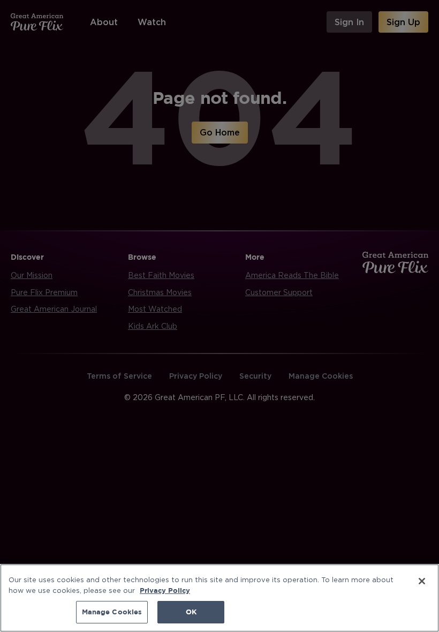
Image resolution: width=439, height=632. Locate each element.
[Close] (422, 581)
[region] (219, 598)
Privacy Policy (165, 590)
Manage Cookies (112, 611)
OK (191, 611)
